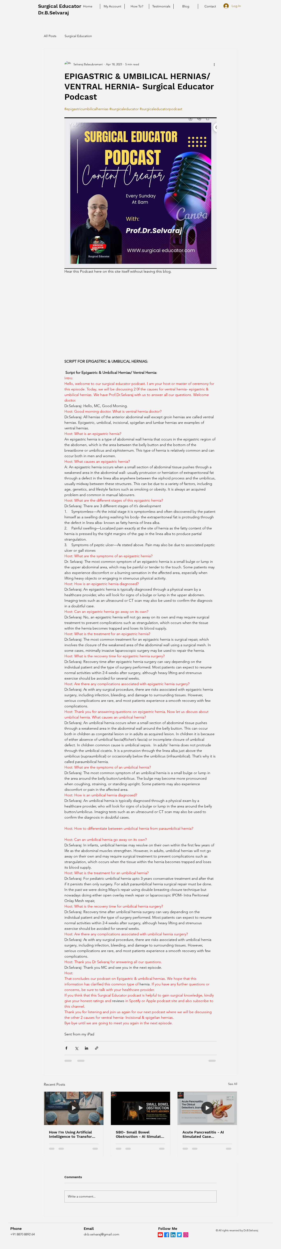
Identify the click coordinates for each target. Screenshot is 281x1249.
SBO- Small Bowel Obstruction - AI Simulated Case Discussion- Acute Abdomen (140, 1134)
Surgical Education (78, 36)
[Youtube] (160, 1234)
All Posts (50, 36)
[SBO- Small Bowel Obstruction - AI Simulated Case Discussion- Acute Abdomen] (140, 1108)
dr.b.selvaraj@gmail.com (101, 1234)
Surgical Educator (59, 6)
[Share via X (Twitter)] (76, 1048)
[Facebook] (166, 1234)
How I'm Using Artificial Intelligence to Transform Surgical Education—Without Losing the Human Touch (73, 1134)
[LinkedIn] (173, 1234)
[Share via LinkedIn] (86, 1048)
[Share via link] (97, 1048)
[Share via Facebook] (66, 1048)
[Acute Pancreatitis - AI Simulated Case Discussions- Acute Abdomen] (207, 1108)
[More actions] (214, 64)
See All (232, 1084)
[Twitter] (179, 1234)
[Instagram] (185, 1234)
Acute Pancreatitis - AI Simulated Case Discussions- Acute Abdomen (203, 1134)
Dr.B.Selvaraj (53, 13)
